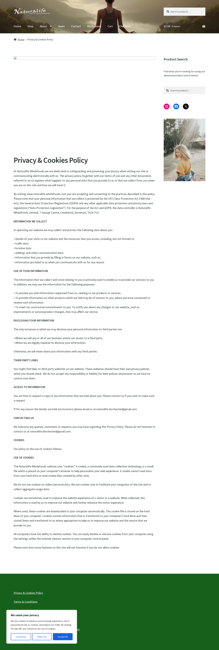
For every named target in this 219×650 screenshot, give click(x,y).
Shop (30, 26)
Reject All (42, 636)
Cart (110, 26)
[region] (41, 627)
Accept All (62, 636)
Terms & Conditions (26, 602)
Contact (76, 26)
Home (17, 26)
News (61, 26)
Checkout (125, 26)
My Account (94, 26)
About (43, 26)
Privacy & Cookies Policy (28, 593)
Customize (21, 636)
